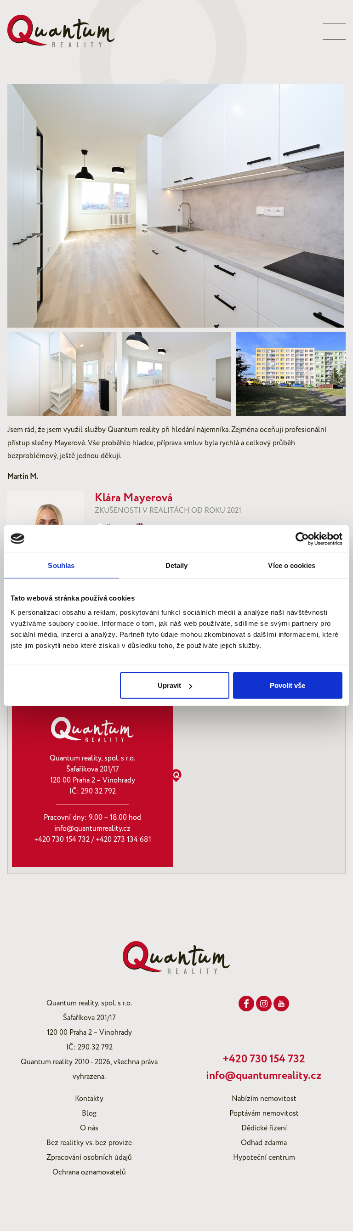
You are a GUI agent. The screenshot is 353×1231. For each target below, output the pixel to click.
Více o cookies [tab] (291, 565)
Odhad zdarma (264, 1143)
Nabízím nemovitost (264, 1099)
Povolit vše (287, 685)
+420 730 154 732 (62, 839)
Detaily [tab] (176, 565)
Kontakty (89, 1099)
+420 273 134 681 (123, 839)
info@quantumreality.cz (92, 828)
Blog (89, 1113)
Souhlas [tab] (61, 565)
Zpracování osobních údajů (89, 1157)
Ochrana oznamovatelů (89, 1172)
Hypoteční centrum (264, 1157)
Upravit (169, 685)
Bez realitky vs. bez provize (89, 1143)
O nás (89, 1128)
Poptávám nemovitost (264, 1113)
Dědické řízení (264, 1128)
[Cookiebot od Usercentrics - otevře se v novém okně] (302, 538)
